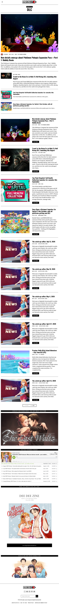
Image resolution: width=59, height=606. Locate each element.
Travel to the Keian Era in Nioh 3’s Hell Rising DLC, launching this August (35, 77)
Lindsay (6, 54)
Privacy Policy (31, 602)
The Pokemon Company (22, 54)
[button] (37, 596)
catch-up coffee (41, 243)
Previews (42, 354)
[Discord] (34, 592)
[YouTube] (27, 592)
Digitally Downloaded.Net (36, 599)
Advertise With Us (15, 602)
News (16, 54)
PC (39, 354)
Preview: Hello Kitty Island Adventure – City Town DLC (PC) (44, 351)
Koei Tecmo (15, 74)
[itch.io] (29, 592)
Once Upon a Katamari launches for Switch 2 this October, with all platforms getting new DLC (32, 105)
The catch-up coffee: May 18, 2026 (43, 269)
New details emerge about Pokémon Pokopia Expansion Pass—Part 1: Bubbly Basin (29, 59)
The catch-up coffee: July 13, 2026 (43, 241)
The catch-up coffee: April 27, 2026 (44, 324)
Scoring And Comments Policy (41, 602)
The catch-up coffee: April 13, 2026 (44, 381)
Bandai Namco (41, 215)
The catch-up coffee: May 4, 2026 (43, 296)
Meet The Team (24, 602)
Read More (35, 142)
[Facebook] (25, 592)
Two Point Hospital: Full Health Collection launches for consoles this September (33, 93)
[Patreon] (32, 592)
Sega (42, 184)
